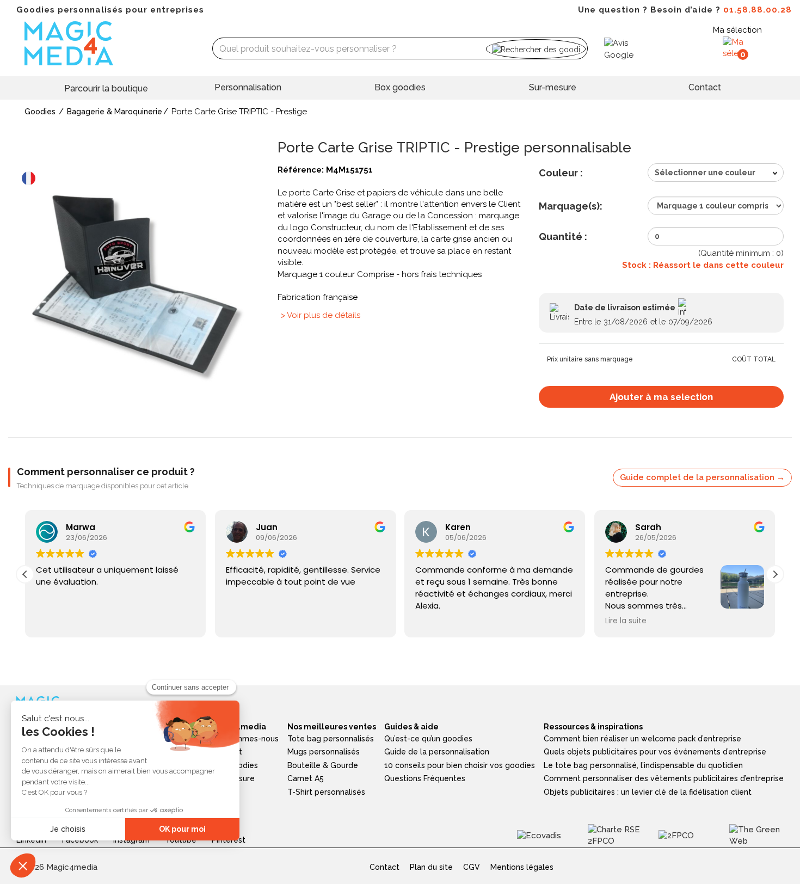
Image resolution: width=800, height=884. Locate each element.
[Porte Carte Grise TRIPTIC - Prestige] (138, 285)
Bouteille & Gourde (322, 765)
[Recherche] (536, 48)
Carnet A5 (305, 778)
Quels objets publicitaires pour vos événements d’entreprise (655, 751)
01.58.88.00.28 (757, 10)
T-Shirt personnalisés (326, 792)
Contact (704, 87)
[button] (775, 574)
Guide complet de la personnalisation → (702, 477)
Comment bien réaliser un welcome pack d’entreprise (642, 738)
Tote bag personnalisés (330, 738)
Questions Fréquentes (424, 778)
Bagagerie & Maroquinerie (114, 111)
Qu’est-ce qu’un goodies (428, 738)
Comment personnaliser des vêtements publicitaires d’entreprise (664, 778)
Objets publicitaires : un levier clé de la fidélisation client (648, 792)
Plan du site (431, 867)
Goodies (40, 111)
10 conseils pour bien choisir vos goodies (459, 765)
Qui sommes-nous (245, 738)
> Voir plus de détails (320, 315)
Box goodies (400, 87)
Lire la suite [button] (626, 621)
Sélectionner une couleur (705, 172)
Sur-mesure (552, 87)
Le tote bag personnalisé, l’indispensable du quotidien (643, 765)
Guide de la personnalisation (436, 751)
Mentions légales (521, 867)
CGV (471, 867)
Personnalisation (247, 87)
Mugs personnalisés (323, 751)
